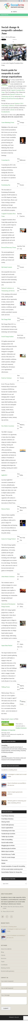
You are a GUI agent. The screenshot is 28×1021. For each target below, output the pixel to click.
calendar (12, 109)
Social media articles (7, 842)
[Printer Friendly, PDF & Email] (5, 721)
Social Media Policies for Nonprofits (11, 872)
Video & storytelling (6, 839)
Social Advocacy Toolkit (8, 854)
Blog (2, 952)
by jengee (10, 719)
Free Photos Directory (7, 816)
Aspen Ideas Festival (6, 645)
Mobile (3, 863)
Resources (4, 860)
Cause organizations (7, 827)
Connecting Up (5, 160)
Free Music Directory (7, 819)
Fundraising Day (5, 185)
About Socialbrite (6, 949)
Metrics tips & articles (7, 851)
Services (3, 958)
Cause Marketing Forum (7, 122)
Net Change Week (6, 319)
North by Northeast (6, 378)
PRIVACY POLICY (14, 1017)
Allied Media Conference (7, 576)
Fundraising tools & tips (8, 830)
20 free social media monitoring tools (12, 869)
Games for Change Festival (8, 539)
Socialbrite (14, 6)
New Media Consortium (7, 426)
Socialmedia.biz (5, 112)
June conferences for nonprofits (14, 734)
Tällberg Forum (5, 687)
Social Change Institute (7, 336)
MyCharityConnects (6, 267)
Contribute (4, 964)
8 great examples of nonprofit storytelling (13, 866)
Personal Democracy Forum (8, 247)
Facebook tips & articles (8, 833)
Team (2, 961)
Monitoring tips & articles (8, 848)
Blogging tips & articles (8, 845)
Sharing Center (5, 822)
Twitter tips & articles (7, 836)
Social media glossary (7, 825)
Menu (15, 11)
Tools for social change (8, 857)
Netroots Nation (5, 509)
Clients (3, 955)
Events (8, 732)
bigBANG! (4, 475)
